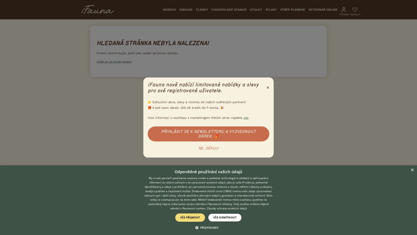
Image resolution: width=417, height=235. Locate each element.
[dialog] (208, 200)
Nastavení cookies (193, 208)
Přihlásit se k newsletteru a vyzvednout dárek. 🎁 (208, 134)
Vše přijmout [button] (190, 217)
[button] (209, 227)
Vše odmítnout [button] (225, 217)
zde (245, 117)
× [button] (412, 170)
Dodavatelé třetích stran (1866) (212, 191)
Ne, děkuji (208, 148)
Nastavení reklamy (220, 204)
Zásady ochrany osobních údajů (227, 208)
